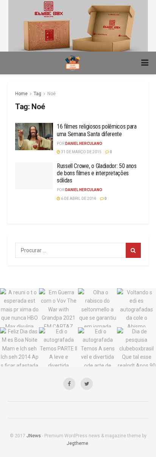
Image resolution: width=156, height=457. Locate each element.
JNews (34, 435)
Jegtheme (77, 443)
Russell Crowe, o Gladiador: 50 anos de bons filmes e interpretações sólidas (97, 173)
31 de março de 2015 (80, 152)
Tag (37, 93)
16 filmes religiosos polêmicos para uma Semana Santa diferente (97, 130)
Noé (51, 93)
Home (21, 93)
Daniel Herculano (83, 143)
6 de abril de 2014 (78, 198)
